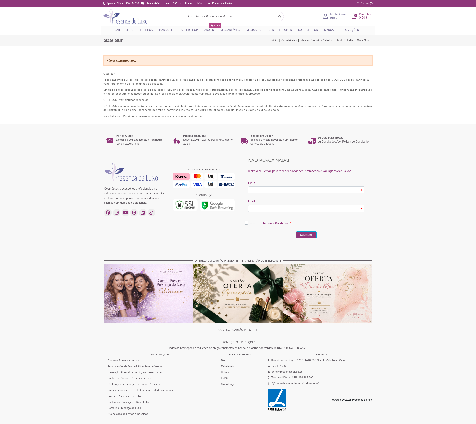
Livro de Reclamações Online (125, 396)
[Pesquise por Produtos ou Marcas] (280, 16)
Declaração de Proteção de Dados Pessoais (134, 384)
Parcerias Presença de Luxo (124, 408)
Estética (225, 378)
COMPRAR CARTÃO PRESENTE (238, 329)
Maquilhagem (229, 384)
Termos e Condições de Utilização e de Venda (135, 366)
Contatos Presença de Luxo (124, 360)
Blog (223, 360)
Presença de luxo (362, 399)
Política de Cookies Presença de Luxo (130, 378)
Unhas (225, 372)
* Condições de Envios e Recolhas (128, 413)
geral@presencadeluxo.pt (287, 371)
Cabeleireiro (228, 366)
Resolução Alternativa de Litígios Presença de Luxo (138, 372)
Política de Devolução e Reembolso (128, 402)
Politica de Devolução (355, 141)
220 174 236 (279, 365)
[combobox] (234, 16)
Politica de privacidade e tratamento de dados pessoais (140, 390)
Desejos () (366, 3)
